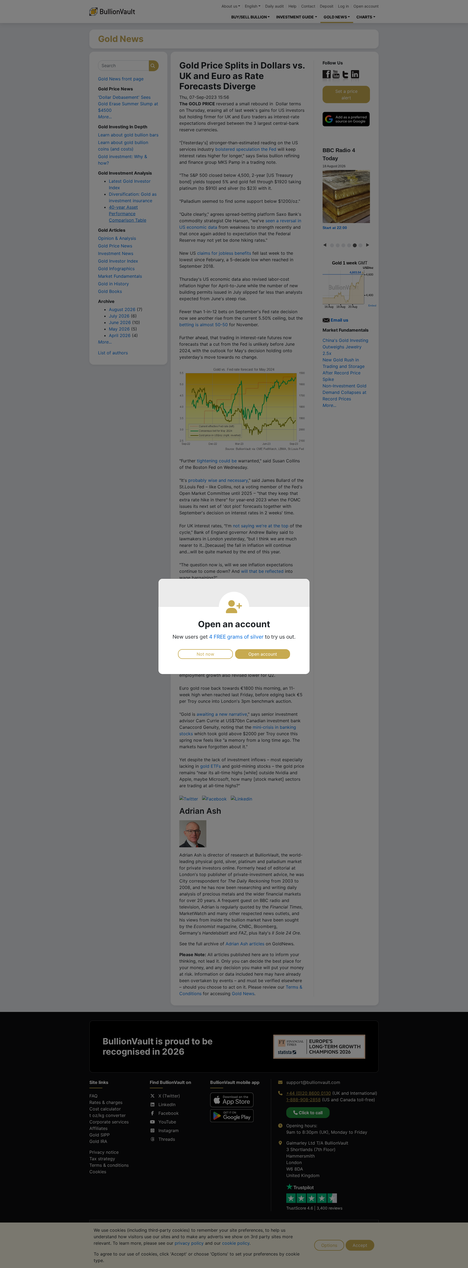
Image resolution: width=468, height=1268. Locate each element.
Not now (205, 654)
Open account (262, 654)
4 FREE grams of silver (236, 636)
